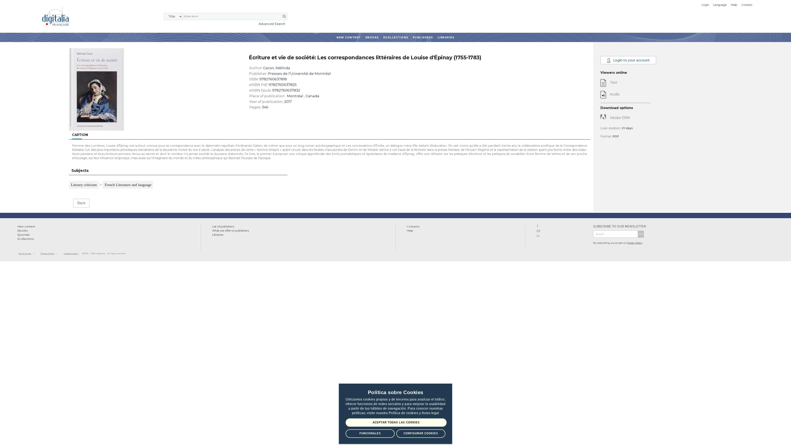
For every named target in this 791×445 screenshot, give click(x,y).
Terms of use (25, 253)
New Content (349, 37)
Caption (80, 135)
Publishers (423, 37)
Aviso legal (430, 413)
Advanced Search (272, 24)
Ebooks (372, 37)
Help (410, 230)
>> (641, 234)
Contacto (413, 226)
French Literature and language (128, 185)
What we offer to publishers (230, 230)
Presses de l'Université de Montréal (299, 73)
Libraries (446, 37)
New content (26, 226)
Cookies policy (71, 253)
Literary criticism (84, 185)
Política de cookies (404, 413)
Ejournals (23, 234)
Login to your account (631, 60)
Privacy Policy (634, 242)
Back (81, 203)
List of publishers (223, 226)
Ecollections (395, 37)
